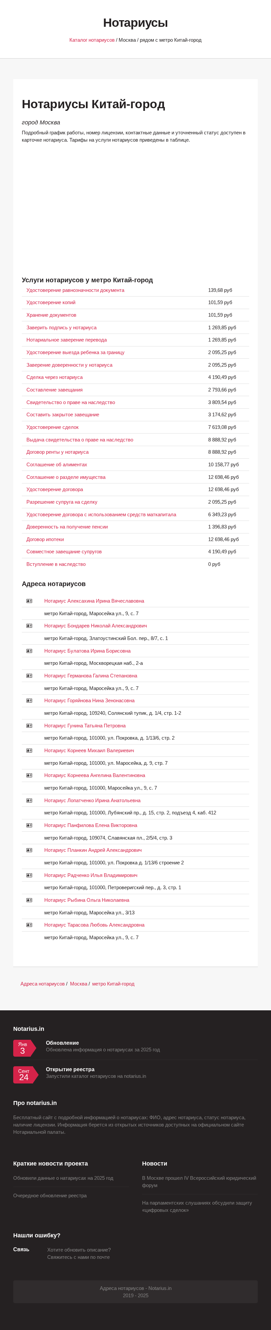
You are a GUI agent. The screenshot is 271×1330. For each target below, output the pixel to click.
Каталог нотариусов (92, 40)
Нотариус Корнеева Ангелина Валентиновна (94, 775)
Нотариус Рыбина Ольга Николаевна (86, 900)
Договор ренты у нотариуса (57, 452)
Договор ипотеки (45, 539)
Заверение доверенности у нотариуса (69, 365)
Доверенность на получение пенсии (67, 526)
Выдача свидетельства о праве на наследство (79, 439)
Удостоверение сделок (52, 427)
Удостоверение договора (54, 489)
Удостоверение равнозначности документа (75, 290)
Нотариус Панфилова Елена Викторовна (90, 825)
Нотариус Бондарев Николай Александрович (95, 625)
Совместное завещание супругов (64, 551)
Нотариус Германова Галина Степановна (90, 675)
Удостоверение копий (50, 302)
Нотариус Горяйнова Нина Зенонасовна (89, 700)
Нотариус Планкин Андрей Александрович (93, 850)
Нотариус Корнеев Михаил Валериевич (89, 750)
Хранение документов (51, 315)
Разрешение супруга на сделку (61, 502)
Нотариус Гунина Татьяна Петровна (85, 725)
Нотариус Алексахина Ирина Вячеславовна (94, 601)
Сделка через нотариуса (54, 377)
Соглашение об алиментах (56, 464)
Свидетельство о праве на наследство (70, 402)
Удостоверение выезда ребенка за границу (75, 352)
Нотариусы (135, 22)
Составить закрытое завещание (62, 414)
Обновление (62, 1043)
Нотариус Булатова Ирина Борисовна (87, 651)
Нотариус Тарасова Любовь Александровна (94, 925)
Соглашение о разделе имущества (65, 477)
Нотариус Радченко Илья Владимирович (90, 875)
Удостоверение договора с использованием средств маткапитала (101, 514)
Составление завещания (54, 389)
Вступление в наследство (56, 564)
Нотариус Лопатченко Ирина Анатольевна (92, 800)
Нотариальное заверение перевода (66, 340)
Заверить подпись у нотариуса (61, 327)
